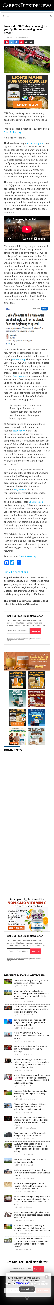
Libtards (8, 591)
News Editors (23, 37)
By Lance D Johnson (30, 1086)
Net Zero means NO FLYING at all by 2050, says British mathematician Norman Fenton (32, 1173)
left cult (29, 587)
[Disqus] (27, 788)
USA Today (39, 594)
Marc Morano (19, 376)
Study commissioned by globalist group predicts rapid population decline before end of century (32, 1215)
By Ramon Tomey (29, 1041)
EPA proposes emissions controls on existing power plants (30, 1160)
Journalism (34, 584)
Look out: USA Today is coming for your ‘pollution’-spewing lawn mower (31, 981)
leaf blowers (18, 587)
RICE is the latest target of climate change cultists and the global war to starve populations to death (30, 1186)
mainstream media (28, 591)
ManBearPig (18, 359)
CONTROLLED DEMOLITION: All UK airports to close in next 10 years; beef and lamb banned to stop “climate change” (31, 1243)
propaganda (18, 594)
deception (9, 581)
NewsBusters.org (12, 132)
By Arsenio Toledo (30, 1128)
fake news (43, 581)
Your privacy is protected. (15, 639)
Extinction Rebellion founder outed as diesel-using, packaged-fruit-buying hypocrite (30, 1093)
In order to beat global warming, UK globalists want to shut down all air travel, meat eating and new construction (32, 1228)
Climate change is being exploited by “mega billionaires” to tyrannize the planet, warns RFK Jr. (30, 1022)
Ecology (19, 581)
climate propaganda (39, 577)
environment (30, 581)
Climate (24, 577)
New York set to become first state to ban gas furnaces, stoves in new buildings (30, 1049)
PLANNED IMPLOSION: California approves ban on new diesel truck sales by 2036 (31, 1035)
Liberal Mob (40, 587)
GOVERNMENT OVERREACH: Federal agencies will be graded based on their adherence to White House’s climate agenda (31, 1121)
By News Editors (29, 986)
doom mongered (35, 143)
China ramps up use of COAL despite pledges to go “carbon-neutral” (30, 1134)
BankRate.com (36, 502)
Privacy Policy (22, 1283)
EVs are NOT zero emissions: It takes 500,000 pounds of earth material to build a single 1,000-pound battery (30, 1106)
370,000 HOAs (21, 489)
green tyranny (11, 584)
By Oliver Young (29, 1220)
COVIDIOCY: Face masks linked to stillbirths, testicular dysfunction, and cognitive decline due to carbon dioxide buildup (31, 1148)
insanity (23, 584)
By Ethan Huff (28, 1002)
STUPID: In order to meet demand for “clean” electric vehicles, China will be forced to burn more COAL (31, 1009)
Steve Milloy (19, 430)
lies (15, 591)
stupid (29, 594)
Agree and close (27, 1289)
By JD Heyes (28, 1207)
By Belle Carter (29, 1054)
